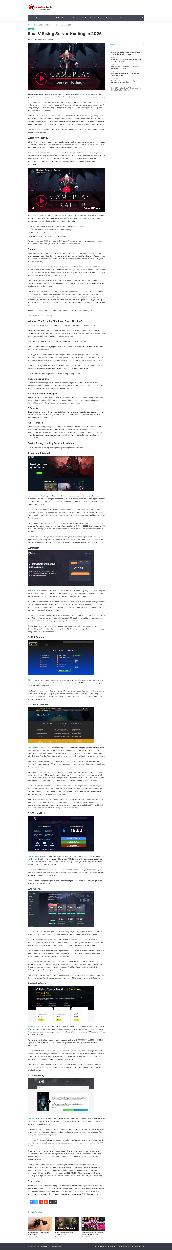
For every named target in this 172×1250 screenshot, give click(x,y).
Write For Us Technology (136, 1246)
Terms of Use (122, 1246)
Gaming (43, 25)
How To (84, 18)
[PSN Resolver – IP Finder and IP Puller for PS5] (40, 1224)
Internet (49, 18)
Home (31, 18)
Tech (57, 18)
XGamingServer (33, 1026)
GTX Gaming (32, 680)
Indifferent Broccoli (35, 496)
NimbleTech (44, 1246)
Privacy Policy (112, 1246)
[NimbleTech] (40, 7)
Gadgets (92, 18)
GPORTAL (31, 932)
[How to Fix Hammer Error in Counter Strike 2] (67, 1224)
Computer (39, 18)
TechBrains (103, 1246)
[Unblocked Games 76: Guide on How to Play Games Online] (93, 1224)
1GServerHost (33, 856)
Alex (30, 39)
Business (65, 18)
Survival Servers (34, 748)
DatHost (35, 591)
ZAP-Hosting (32, 1118)
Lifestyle (75, 18)
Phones (100, 18)
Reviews (109, 18)
